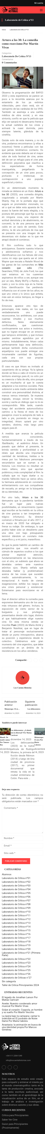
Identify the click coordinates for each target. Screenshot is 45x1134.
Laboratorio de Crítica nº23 (16, 962)
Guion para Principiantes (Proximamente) (15, 1126)
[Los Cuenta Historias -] (10, 10)
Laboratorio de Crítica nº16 (16, 934)
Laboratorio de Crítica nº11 (16, 915)
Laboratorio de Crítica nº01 (16, 878)
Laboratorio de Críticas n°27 (17, 977)
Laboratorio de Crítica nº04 (16, 889)
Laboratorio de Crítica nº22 (16, 959)
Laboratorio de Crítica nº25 (16, 970)
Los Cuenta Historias (23, 688)
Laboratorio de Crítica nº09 (16, 908)
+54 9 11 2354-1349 (14, 1056)
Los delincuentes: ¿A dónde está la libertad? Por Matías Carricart (21, 732)
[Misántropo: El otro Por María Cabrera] (39, 731)
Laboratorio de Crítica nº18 (16, 941)
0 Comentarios (9, 62)
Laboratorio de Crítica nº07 (16, 900)
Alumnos (6, 874)
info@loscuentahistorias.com (18, 1060)
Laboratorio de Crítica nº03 (16, 885)
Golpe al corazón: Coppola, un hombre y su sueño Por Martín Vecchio (22, 1011)
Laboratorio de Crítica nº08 (16, 904)
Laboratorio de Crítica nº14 (16, 926)
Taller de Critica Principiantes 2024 (20, 985)
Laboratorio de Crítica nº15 (16, 930)
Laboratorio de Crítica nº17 (16, 937)
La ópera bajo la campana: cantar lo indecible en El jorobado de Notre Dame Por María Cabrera (21, 1018)
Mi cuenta (38, 3)
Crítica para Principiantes (15, 1115)
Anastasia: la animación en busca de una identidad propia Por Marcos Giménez (21, 1027)
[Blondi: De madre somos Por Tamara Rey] (5, 731)
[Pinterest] (41, 660)
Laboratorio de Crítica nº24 (16, 966)
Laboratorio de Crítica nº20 (16, 949)
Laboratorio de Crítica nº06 (16, 896)
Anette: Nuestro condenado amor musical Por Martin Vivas (19, 1004)
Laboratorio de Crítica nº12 (16, 919)
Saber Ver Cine (9, 1119)
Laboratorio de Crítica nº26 (16, 973)
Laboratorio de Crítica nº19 (16, 945)
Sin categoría (9, 981)
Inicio (4, 30)
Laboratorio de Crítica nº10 (16, 911)
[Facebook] (30, 660)
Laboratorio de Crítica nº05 (16, 893)
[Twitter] (36, 660)
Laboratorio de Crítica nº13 (19, 30)
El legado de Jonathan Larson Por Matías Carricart (20, 998)
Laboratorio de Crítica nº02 (16, 881)
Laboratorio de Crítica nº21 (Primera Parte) (21, 954)
